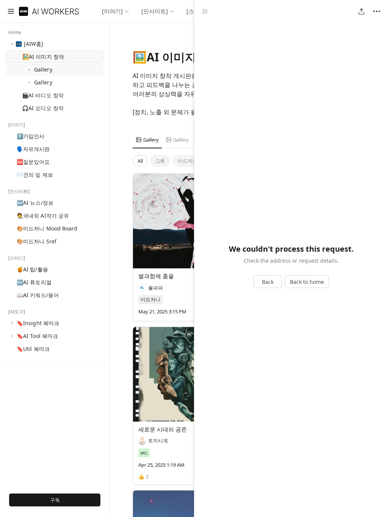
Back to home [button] (307, 281)
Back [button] (268, 281)
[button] (11, 11)
